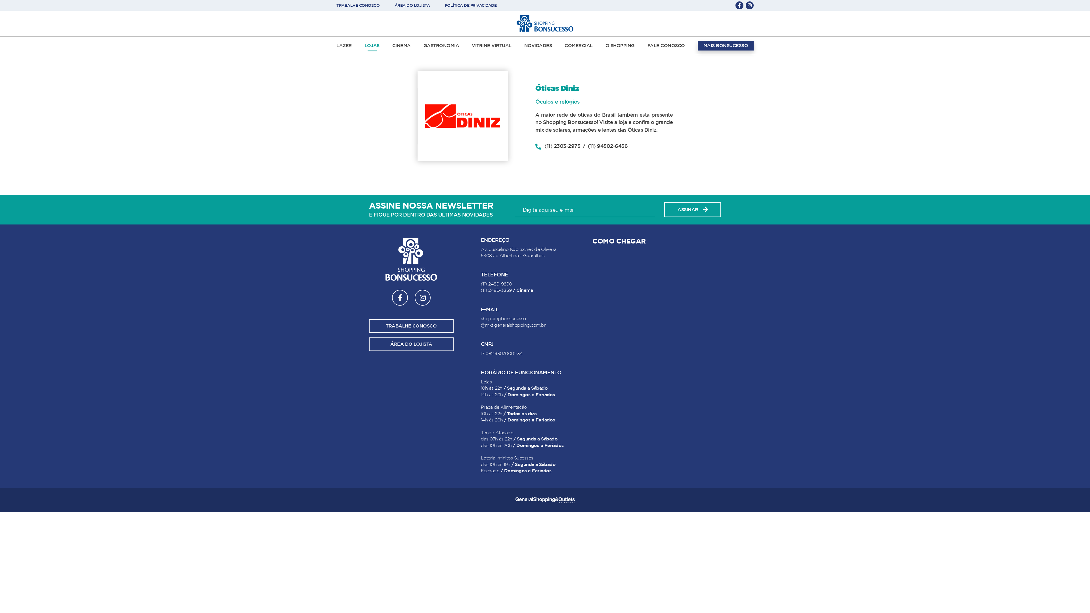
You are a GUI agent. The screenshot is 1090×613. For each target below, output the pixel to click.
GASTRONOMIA (441, 45)
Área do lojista (411, 344)
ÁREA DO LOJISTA (412, 5)
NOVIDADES (538, 45)
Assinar (688, 209)
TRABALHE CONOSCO (358, 5)
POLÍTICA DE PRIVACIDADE (471, 5)
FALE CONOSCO (666, 45)
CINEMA (401, 45)
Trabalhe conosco (411, 326)
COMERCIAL (579, 45)
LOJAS (372, 45)
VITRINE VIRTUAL (492, 45)
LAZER (344, 45)
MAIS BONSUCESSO (725, 45)
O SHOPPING (620, 45)
